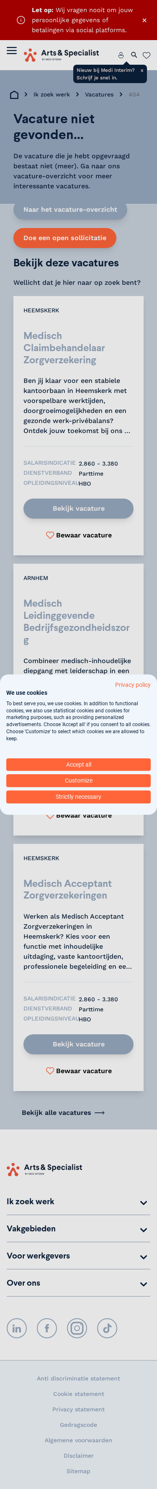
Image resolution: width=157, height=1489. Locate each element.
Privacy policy (133, 684)
